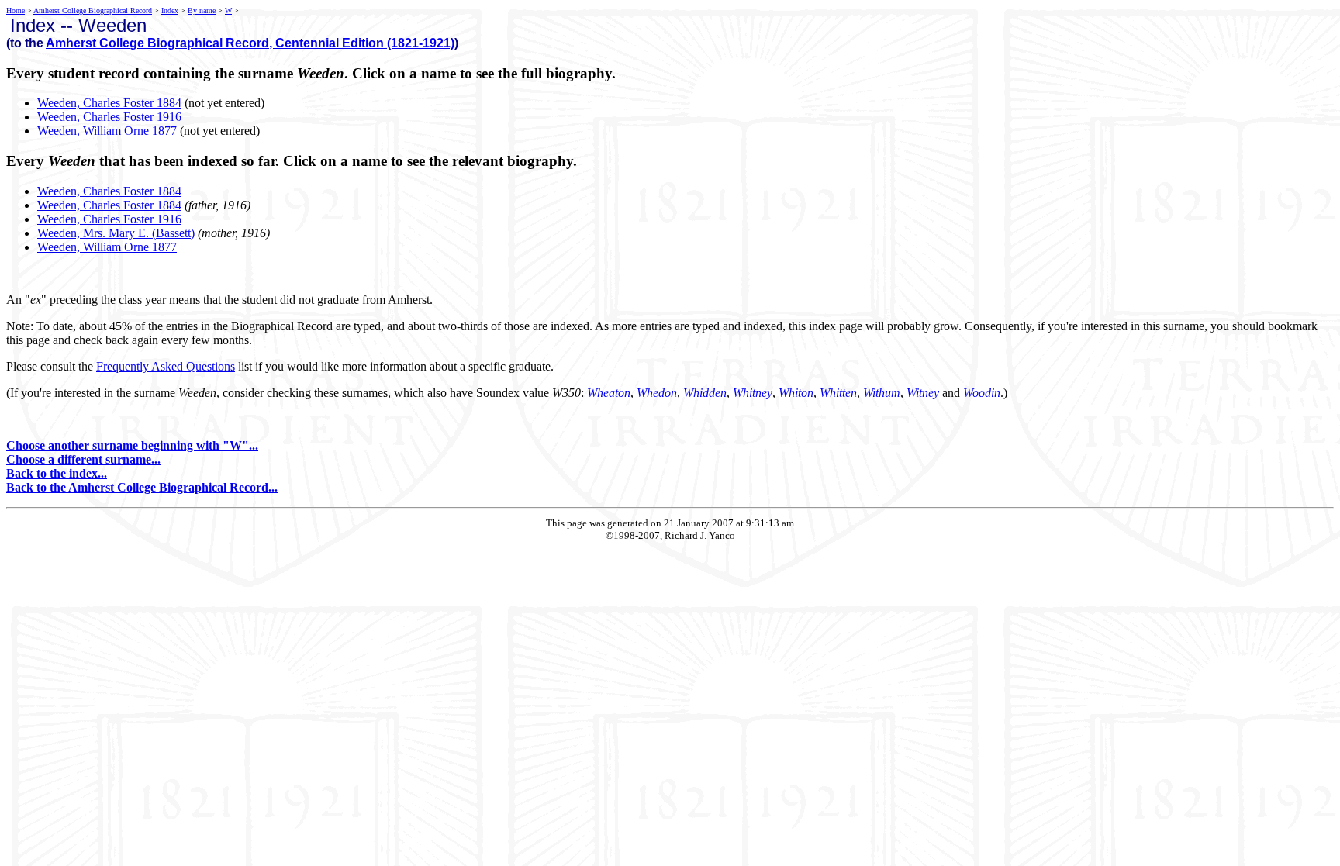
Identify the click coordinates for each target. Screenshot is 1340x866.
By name (202, 10)
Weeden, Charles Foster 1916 (109, 116)
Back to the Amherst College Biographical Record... (142, 487)
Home (15, 10)
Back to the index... (56, 473)
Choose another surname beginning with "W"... (132, 445)
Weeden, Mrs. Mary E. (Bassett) (116, 233)
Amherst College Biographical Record (92, 10)
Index (169, 10)
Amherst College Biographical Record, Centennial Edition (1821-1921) (250, 43)
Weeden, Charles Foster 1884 (109, 102)
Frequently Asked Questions (165, 366)
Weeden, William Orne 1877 (107, 130)
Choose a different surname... (83, 459)
